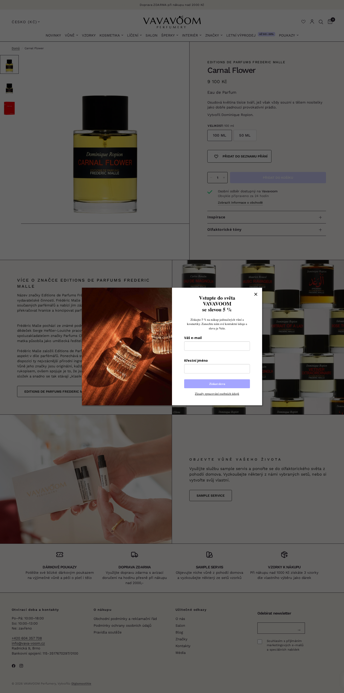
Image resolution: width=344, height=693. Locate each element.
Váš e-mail (193, 337)
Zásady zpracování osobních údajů (217, 393)
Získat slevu (217, 383)
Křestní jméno (196, 360)
